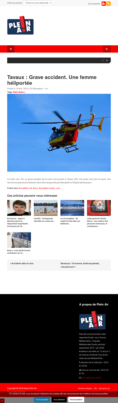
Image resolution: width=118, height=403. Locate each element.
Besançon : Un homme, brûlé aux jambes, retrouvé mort (80, 265)
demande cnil (104, 388)
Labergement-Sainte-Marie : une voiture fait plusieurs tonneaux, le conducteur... (97, 222)
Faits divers (18, 92)
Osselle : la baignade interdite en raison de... (44, 219)
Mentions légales (85, 388)
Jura (58, 188)
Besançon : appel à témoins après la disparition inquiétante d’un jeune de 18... (17, 222)
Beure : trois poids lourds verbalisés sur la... (18, 251)
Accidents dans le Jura (22, 263)
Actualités (23, 188)
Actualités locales (47, 188)
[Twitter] (107, 60)
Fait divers (33, 188)
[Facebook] (102, 60)
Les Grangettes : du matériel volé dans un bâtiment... (70, 221)
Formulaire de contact (91, 378)
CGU (95, 388)
